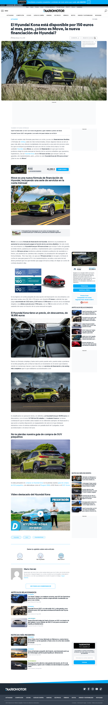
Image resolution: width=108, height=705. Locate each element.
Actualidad (10, 15)
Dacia (31, 7)
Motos (73, 7)
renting (23, 142)
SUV (27, 537)
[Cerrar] (96, 41)
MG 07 (68, 7)
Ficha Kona (84, 286)
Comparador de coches (84, 297)
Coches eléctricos (50, 7)
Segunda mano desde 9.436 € (84, 300)
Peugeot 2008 (45, 485)
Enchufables (32, 618)
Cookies (89, 703)
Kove (42, 7)
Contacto (74, 703)
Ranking (49, 15)
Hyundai (20, 149)
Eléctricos (57, 15)
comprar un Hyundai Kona (34, 483)
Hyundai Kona (29, 154)
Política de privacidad (97, 703)
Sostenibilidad (32, 661)
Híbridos (65, 15)
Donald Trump (60, 7)
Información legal (81, 703)
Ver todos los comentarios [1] (40, 586)
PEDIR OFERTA (62, 169)
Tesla (27, 7)
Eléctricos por (10, 5)
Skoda (37, 7)
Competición (20, 15)
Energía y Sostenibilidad (85, 15)
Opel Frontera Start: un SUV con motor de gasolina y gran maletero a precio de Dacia (36, 130)
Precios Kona (84, 295)
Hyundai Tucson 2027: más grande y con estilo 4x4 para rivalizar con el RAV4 (34, 133)
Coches (29, 15)
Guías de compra (39, 15)
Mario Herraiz (16, 38)
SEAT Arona (66, 485)
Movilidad (98, 15)
